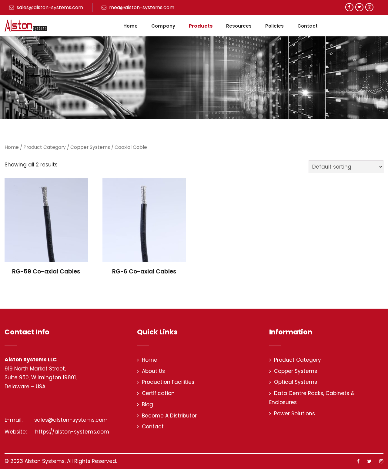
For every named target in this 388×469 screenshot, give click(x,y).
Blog (147, 404)
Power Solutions (294, 413)
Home (130, 26)
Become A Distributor (169, 415)
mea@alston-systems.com (141, 7)
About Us (153, 371)
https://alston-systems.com (71, 431)
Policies (274, 26)
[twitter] (359, 7)
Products (200, 25)
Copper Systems (90, 147)
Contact (307, 26)
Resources (239, 26)
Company (163, 26)
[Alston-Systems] (26, 25)
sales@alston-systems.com (49, 7)
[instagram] (369, 7)
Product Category (44, 147)
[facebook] (349, 7)
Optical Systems (295, 382)
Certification (158, 393)
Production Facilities (168, 382)
